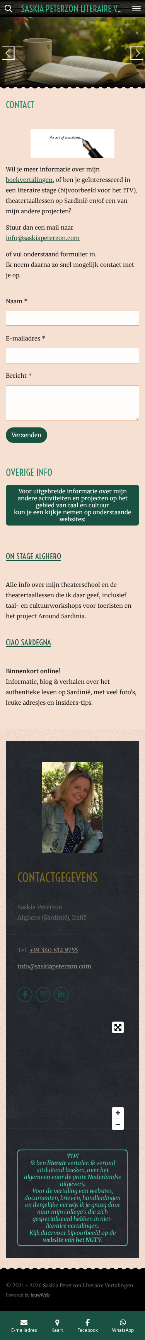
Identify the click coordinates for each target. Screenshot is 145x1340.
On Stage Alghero (33, 556)
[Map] (72, 1076)
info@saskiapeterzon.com (43, 238)
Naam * (17, 301)
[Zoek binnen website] (8, 8)
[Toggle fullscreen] (118, 1027)
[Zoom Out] (118, 1124)
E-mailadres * (26, 338)
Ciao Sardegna (28, 642)
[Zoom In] (118, 1113)
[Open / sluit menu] (136, 8)
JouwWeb (40, 1295)
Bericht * (19, 375)
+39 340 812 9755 (53, 950)
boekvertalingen (29, 179)
